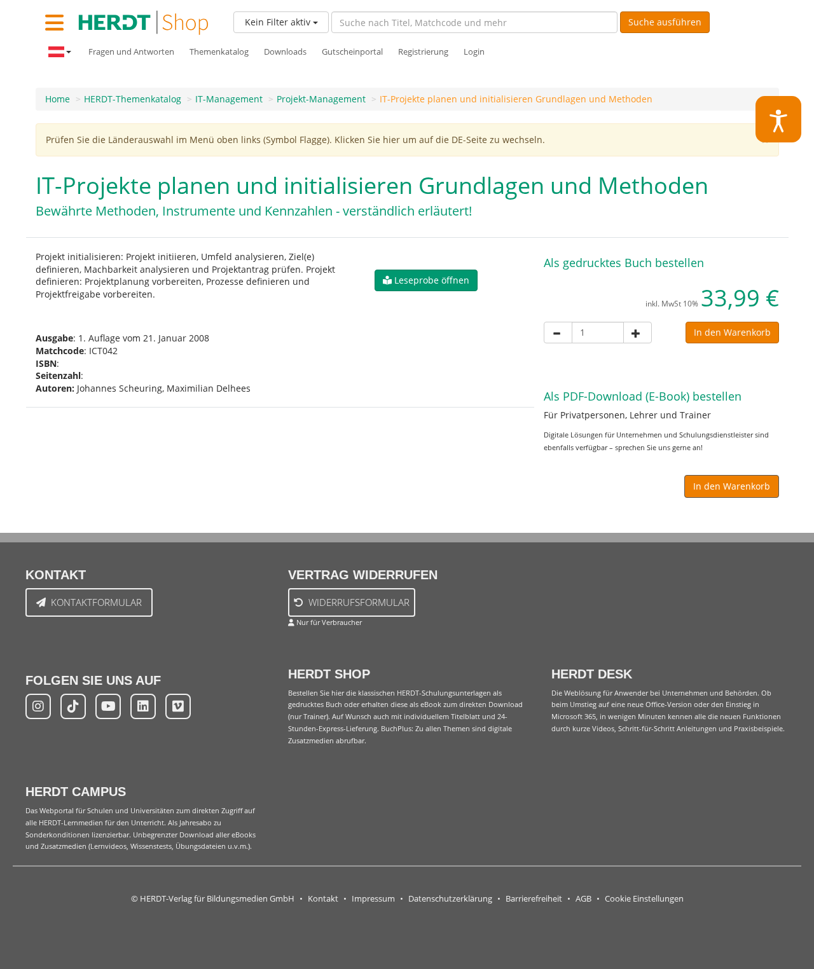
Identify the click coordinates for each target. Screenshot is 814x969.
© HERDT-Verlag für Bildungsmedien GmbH (212, 898)
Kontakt (323, 898)
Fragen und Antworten (131, 51)
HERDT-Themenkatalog (132, 99)
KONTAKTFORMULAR (96, 602)
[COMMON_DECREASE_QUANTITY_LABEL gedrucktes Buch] (558, 332)
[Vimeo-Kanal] (178, 706)
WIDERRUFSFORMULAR (359, 602)
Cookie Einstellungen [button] (644, 898)
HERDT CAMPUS (75, 792)
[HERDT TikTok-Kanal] (73, 706)
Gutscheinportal (352, 51)
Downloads (285, 51)
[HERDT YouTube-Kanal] (108, 706)
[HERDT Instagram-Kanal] (38, 706)
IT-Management (229, 99)
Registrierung (423, 51)
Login (474, 51)
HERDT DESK (591, 674)
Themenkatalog (219, 51)
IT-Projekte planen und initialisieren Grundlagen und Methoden (516, 99)
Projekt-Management (321, 99)
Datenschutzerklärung (450, 898)
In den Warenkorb (732, 332)
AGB (583, 898)
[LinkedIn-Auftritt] (143, 706)
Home (57, 99)
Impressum (373, 898)
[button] (426, 280)
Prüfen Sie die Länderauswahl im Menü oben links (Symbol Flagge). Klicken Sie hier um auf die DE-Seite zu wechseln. (295, 140)
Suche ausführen (664, 22)
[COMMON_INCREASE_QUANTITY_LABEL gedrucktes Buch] (637, 332)
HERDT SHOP (329, 674)
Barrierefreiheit (534, 898)
